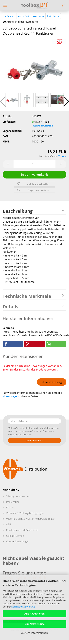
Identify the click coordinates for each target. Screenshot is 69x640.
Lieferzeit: (9, 121)
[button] (8, 164)
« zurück (23, 16)
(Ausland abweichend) (42, 125)
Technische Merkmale (27, 296)
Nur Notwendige (34, 624)
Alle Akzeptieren (34, 613)
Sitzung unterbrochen (18, 496)
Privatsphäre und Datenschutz (22, 530)
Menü (5, 5)
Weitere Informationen (34, 633)
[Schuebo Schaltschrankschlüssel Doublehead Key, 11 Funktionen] (34, 65)
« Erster (9, 16)
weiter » (38, 16)
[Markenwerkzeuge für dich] (34, 5)
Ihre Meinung (52, 382)
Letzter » (53, 16)
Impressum (12, 501)
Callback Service (15, 535)
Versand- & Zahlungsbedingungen (25, 513)
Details (10, 307)
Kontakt (10, 507)
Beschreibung (18, 211)
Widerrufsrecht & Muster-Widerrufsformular (30, 518)
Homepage (10, 396)
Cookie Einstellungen (17, 541)
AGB (8, 524)
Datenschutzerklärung (23, 606)
